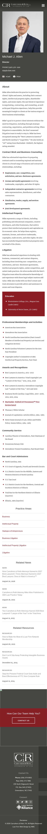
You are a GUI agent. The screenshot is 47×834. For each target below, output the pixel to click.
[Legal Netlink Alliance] (23, 809)
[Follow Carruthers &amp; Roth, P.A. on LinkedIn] (26, 802)
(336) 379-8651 (26, 778)
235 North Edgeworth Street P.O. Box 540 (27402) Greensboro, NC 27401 (23, 787)
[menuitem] (23, 820)
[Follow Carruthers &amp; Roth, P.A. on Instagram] (30, 802)
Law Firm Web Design (20, 827)
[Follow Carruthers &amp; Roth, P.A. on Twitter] (22, 802)
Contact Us (23, 720)
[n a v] (43, 5)
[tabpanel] (23, 341)
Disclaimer (23, 820)
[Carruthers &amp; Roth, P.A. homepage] (16, 5)
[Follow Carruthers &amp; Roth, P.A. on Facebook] (18, 802)
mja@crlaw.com (8, 70)
